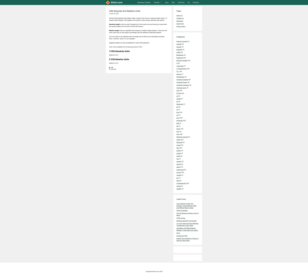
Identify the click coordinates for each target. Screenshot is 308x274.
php (177, 148)
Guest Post (180, 24)
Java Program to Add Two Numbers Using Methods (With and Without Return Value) (186, 206)
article (178, 52)
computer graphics (182, 79)
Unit (115, 69)
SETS (178, 233)
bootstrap (179, 58)
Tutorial (156, 2)
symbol (178, 175)
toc (177, 178)
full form (179, 93)
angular (178, 47)
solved (178, 164)
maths (178, 140)
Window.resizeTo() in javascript (186, 221)
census (178, 74)
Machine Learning (182, 137)
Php (173, 2)
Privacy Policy (180, 26)
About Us (179, 15)
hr (177, 109)
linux (177, 134)
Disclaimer (179, 21)
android (178, 44)
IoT (177, 115)
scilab (178, 156)
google (178, 99)
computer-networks (182, 85)
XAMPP (178, 189)
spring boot (180, 170)
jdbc (177, 123)
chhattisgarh (180, 77)
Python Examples (182, 210)
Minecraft (179, 142)
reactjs (178, 153)
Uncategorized (181, 183)
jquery (178, 129)
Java (166, 2)
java (177, 118)
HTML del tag (180, 218)
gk (177, 96)
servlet (178, 161)
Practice (196, 2)
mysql (178, 145)
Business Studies (143, 2)
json (177, 131)
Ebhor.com (116, 2)
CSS (112, 67)
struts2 (178, 172)
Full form (181, 2)
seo (177, 159)
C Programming (181, 69)
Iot (189, 2)
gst (177, 101)
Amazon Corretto (181, 41)
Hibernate (179, 104)
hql (177, 107)
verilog (178, 186)
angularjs (179, 49)
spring (178, 167)
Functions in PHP (181, 236)
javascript (179, 120)
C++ (177, 71)
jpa (177, 126)
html (177, 112)
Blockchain (179, 55)
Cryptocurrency (181, 88)
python (178, 150)
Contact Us (180, 18)
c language (180, 66)
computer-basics (181, 82)
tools (178, 180)
